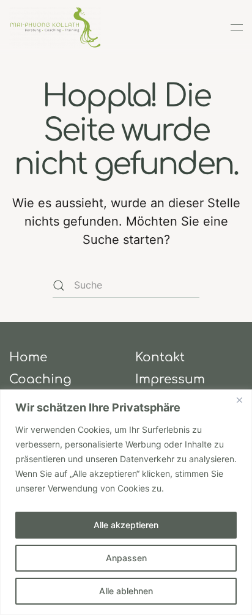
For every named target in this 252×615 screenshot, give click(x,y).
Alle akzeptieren (126, 525)
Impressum (170, 379)
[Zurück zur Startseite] (55, 27)
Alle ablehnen (126, 591)
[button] (237, 27)
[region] (126, 502)
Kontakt (160, 357)
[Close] (239, 399)
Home (28, 357)
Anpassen (126, 558)
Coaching (40, 379)
